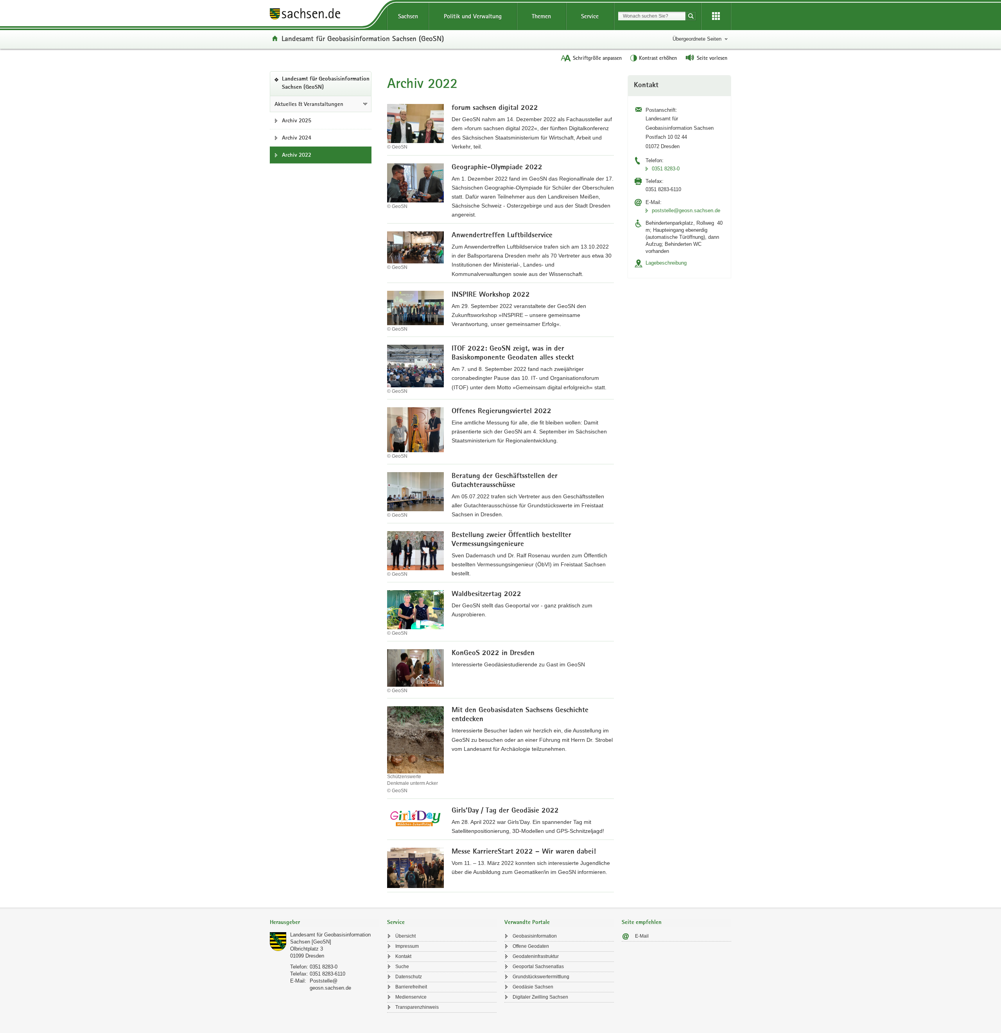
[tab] (324, 923)
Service (590, 16)
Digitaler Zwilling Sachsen (540, 997)
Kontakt (403, 956)
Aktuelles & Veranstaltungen (308, 103)
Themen (541, 16)
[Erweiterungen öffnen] (716, 16)
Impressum (407, 946)
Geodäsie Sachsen (533, 987)
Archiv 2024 (296, 137)
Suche (402, 966)
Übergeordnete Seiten (697, 39)
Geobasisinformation (535, 936)
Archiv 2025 (296, 120)
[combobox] (652, 16)
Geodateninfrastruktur (536, 956)
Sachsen (408, 16)
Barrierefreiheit (411, 987)
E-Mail (642, 936)
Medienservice (411, 997)
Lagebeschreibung (666, 263)
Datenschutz (408, 976)
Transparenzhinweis (417, 1007)
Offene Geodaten (531, 946)
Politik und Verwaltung (473, 16)
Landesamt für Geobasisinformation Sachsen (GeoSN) (363, 38)
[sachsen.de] (324, 15)
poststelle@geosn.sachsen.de (686, 210)
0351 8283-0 (666, 169)
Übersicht (405, 936)
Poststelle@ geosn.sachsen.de (330, 984)
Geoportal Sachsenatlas (538, 966)
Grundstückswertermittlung (541, 976)
